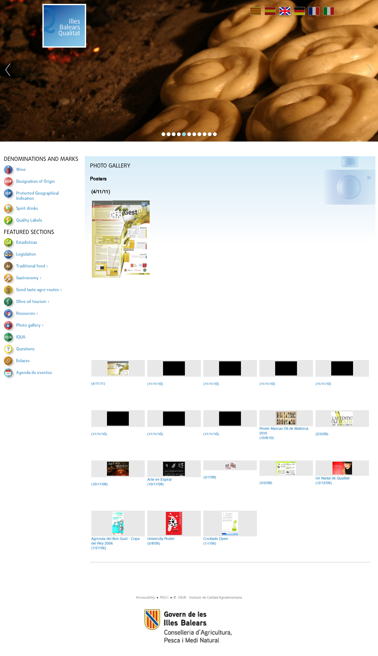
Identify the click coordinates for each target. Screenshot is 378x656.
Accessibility (145, 597)
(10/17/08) (99, 484)
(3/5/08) (265, 483)
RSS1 (164, 597)
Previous (8, 70)
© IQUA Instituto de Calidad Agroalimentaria (208, 597)
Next (370, 70)
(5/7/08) (209, 477)
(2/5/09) (322, 434)
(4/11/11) (98, 383)
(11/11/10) (155, 384)
